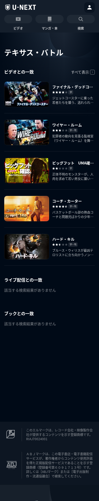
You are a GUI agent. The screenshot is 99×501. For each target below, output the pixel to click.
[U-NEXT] (20, 7)
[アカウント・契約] (89, 7)
